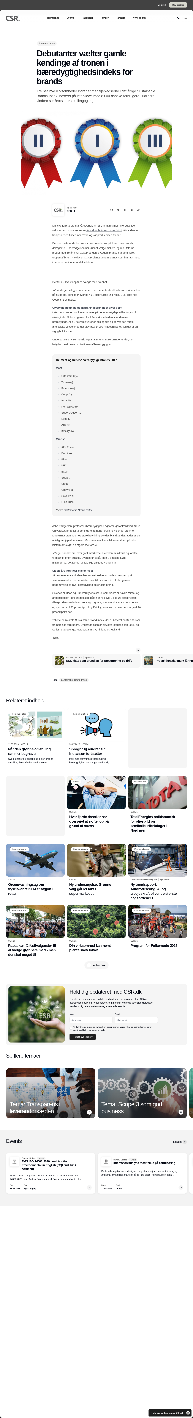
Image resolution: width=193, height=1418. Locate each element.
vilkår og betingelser (135, 1027)
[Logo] (13, 18)
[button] (138, 650)
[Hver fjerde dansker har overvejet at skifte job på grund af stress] (96, 802)
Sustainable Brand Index (77, 510)
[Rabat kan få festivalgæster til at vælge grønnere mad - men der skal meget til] (35, 931)
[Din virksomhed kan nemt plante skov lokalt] (96, 928)
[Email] (132, 210)
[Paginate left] (8, 1093)
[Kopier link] (138, 210)
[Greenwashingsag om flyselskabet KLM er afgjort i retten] (35, 870)
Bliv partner (178, 5)
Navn (72, 1014)
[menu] (186, 18)
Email (117, 1014)
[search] (178, 18)
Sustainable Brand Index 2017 (104, 230)
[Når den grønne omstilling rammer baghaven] (35, 736)
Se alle (177, 1141)
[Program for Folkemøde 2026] (157, 926)
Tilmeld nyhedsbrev (82, 1037)
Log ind (162, 5)
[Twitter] (125, 210)
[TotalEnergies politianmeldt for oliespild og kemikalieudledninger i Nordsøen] (157, 804)
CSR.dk (71, 211)
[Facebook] (111, 210)
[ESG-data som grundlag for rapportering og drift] (96, 661)
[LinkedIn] (118, 210)
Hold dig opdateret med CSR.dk (168, 1413)
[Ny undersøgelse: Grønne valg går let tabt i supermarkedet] (96, 870)
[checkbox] (71, 1028)
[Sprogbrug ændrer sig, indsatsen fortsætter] (96, 736)
